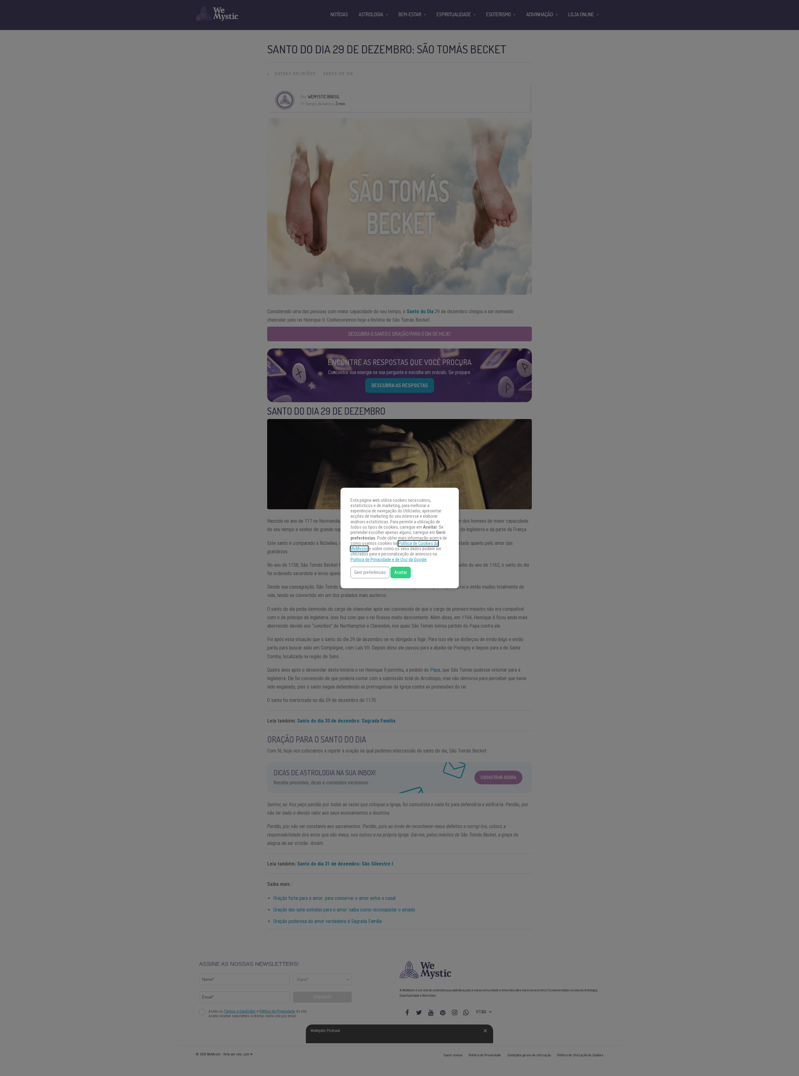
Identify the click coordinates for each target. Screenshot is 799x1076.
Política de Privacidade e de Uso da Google (388, 559)
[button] (370, 572)
